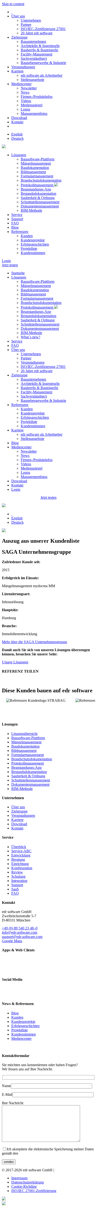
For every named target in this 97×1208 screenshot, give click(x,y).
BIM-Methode (31, 210)
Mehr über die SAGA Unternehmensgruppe (34, 642)
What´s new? (30, 337)
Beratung (18, 859)
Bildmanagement (33, 172)
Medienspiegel (31, 105)
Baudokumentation (35, 168)
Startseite (18, 273)
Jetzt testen (10, 265)
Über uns (18, 16)
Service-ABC (21, 851)
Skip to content (13, 4)
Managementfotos (34, 114)
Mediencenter (21, 84)
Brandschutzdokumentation (41, 180)
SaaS (15, 889)
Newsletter (29, 88)
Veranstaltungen (23, 67)
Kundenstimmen (33, 253)
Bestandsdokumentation (38, 193)
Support (17, 219)
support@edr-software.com (22, 937)
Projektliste (29, 249)
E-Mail (7, 1094)
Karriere (17, 71)
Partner (26, 25)
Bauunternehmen (33, 42)
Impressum (19, 1178)
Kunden (27, 236)
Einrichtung (20, 864)
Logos (25, 109)
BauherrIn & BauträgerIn (39, 50)
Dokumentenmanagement (40, 206)
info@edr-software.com (19, 932)
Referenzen (19, 232)
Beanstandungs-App (36, 189)
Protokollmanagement (37, 185)
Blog (15, 227)
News (25, 92)
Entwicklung (20, 855)
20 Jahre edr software (37, 33)
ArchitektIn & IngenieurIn (40, 46)
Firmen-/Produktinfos (37, 97)
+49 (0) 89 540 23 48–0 (19, 928)
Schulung (18, 876)
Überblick (18, 847)
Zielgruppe (19, 37)
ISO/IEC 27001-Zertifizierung (33, 1191)
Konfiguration (21, 868)
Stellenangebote (32, 80)
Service (16, 215)
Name (6, 1086)
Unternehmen (31, 20)
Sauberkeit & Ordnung (38, 198)
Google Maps (12, 941)
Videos (26, 101)
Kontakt (17, 122)
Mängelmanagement (36, 163)
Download (19, 118)
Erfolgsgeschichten (35, 244)
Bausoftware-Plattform (37, 159)
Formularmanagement (37, 176)
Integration (19, 881)
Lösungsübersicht (24, 734)
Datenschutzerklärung (27, 1182)
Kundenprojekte (33, 240)
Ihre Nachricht (12, 1103)
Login (6, 261)
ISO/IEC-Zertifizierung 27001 (43, 29)
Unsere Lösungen (15, 662)
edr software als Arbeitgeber (41, 75)
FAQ (15, 223)
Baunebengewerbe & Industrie (43, 63)
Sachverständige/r (34, 58)
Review (17, 872)
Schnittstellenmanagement (40, 202)
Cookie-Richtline (24, 1186)
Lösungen (18, 155)
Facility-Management (36, 54)
